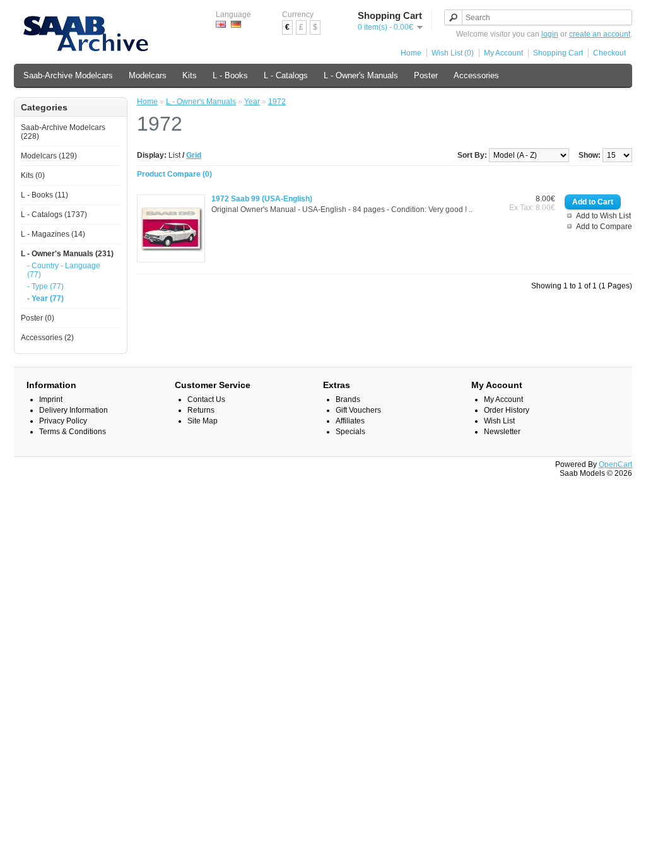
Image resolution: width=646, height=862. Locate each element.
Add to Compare (604, 226)
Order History (506, 410)
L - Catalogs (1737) (54, 214)
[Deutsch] (236, 24)
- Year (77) (45, 298)
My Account (503, 53)
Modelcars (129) (49, 155)
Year (252, 101)
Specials (350, 431)
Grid (193, 155)
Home (411, 53)
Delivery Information (73, 410)
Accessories (476, 75)
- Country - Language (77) (63, 270)
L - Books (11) (44, 195)
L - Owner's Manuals (361, 75)
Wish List (499, 420)
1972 (277, 101)
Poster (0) (37, 318)
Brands (348, 399)
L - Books (230, 75)
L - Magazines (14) (53, 234)
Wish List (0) (453, 53)
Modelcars (148, 75)
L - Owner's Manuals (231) (67, 253)
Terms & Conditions (72, 431)
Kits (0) (33, 175)
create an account (599, 34)
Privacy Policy (63, 420)
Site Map (202, 420)
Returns (200, 410)
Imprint (50, 399)
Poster (426, 75)
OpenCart (615, 464)
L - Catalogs (286, 75)
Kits (189, 75)
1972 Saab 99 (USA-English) (261, 198)
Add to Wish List (603, 215)
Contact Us (206, 399)
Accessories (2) (47, 337)
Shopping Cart (558, 53)
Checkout (609, 53)
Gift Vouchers (358, 410)
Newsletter (502, 431)
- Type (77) (45, 286)
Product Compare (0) (174, 174)
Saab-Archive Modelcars (68, 75)
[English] (221, 24)
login (549, 34)
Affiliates (350, 420)
